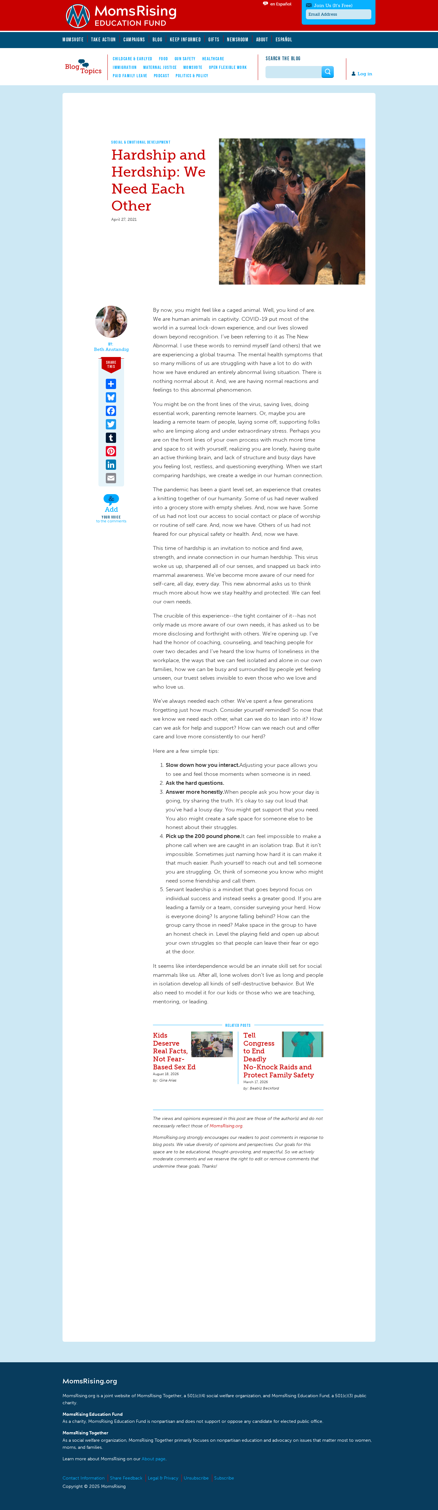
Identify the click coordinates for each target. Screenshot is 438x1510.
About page (153, 1459)
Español (284, 39)
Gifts (214, 39)
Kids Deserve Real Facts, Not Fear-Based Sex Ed (174, 1051)
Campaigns (134, 39)
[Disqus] (238, 1254)
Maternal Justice (160, 67)
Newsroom (237, 39)
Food (163, 58)
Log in (365, 74)
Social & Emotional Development (141, 142)
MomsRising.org (125, 16)
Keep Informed (185, 39)
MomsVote (73, 39)
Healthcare (213, 58)
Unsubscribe (196, 1478)
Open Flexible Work (228, 67)
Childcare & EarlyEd (133, 58)
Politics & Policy (192, 75)
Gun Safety (185, 58)
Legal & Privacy (163, 1478)
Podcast (162, 75)
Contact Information (84, 1478)
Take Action (103, 39)
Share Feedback (126, 1478)
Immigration (125, 67)
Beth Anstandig (111, 349)
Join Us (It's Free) (333, 5)
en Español (280, 4)
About (262, 39)
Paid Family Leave (130, 75)
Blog (157, 39)
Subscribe (224, 1478)
